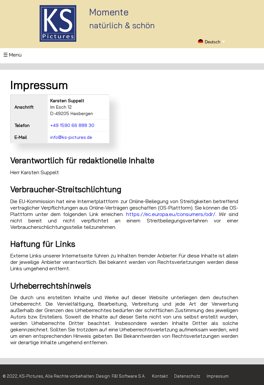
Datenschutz (187, 376)
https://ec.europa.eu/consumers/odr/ (170, 214)
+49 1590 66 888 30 (72, 125)
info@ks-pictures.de (71, 137)
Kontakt (160, 376)
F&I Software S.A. (129, 376)
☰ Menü (12, 54)
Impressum (218, 376)
